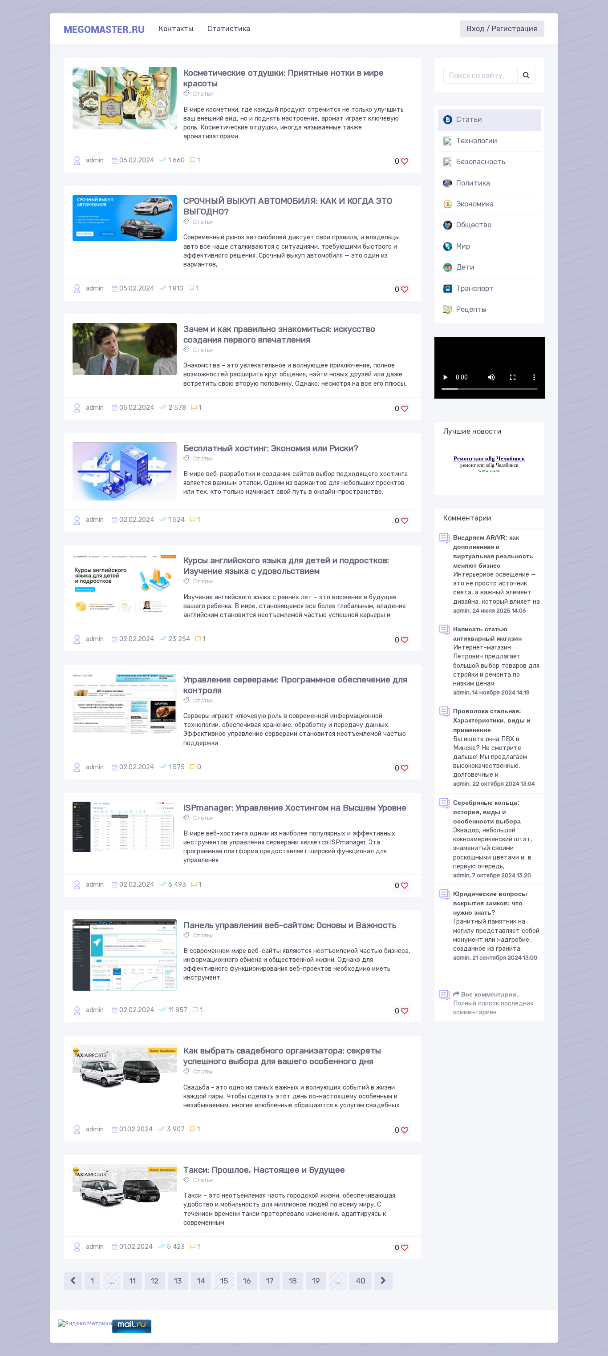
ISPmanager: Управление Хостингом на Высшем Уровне (294, 808)
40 (360, 1280)
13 (178, 1280)
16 (247, 1280)
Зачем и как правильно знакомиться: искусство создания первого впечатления (279, 334)
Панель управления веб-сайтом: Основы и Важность (289, 925)
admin (95, 160)
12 (155, 1280)
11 (133, 1280)
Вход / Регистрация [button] (502, 28)
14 (201, 1280)
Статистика (228, 28)
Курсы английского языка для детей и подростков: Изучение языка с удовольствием (286, 565)
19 (316, 1280)
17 (270, 1280)
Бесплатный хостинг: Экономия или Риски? (270, 448)
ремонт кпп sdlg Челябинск (489, 465)
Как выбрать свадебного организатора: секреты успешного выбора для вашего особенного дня (282, 1055)
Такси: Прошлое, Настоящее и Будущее (264, 1170)
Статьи (203, 93)
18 (293, 1280)
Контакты (176, 28)
